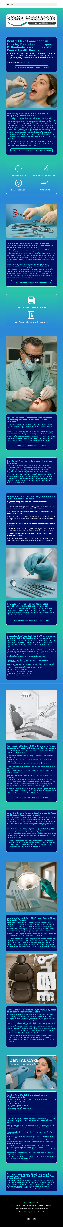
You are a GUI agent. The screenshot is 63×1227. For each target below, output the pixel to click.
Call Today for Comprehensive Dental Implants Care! (32, 282)
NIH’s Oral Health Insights (15, 1107)
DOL (33, 1202)
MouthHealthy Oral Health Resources (19, 1109)
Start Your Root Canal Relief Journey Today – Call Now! (31, 150)
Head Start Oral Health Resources (18, 1105)
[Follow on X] (31, 1219)
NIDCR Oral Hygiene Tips (15, 1103)
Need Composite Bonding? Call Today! (31, 445)
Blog (37, 1202)
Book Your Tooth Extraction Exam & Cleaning (31, 797)
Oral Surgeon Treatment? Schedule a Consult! (31, 620)
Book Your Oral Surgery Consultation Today (31, 67)
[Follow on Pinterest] (34, 1219)
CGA (29, 1202)
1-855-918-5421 (28, 62)
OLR (25, 1202)
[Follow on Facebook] (28, 1219)
